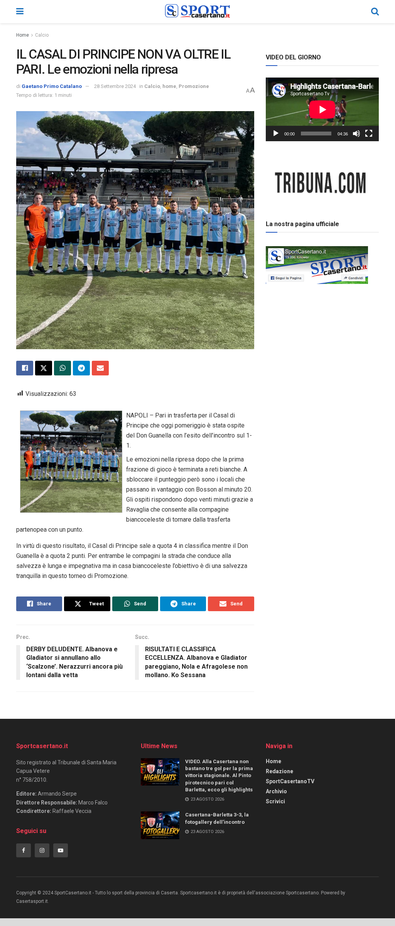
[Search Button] (375, 11)
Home (22, 35)
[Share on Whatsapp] (62, 368)
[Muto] (356, 133)
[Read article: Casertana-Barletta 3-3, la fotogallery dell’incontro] (160, 825)
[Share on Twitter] (43, 368)
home (169, 86)
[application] (322, 109)
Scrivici (275, 801)
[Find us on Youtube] (60, 850)
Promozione (194, 86)
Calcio (42, 35)
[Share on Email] (100, 368)
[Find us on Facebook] (23, 850)
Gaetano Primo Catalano (52, 86)
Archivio (276, 791)
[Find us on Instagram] (42, 850)
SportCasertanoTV (290, 781)
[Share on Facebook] (24, 368)
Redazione (279, 771)
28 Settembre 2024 (115, 86)
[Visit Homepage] (197, 11)
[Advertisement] (323, 340)
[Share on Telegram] (81, 368)
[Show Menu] (20, 11)
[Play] (276, 133)
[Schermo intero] (369, 133)
